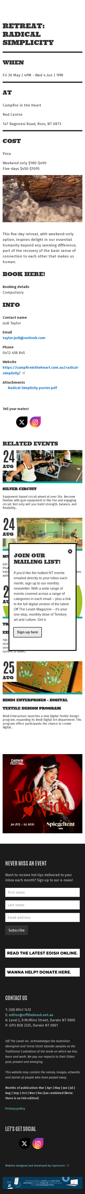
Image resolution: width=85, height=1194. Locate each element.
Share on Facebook (8, 422)
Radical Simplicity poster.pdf (32, 387)
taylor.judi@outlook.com (24, 337)
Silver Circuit (20, 489)
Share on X (21, 422)
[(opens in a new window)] (42, 793)
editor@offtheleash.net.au (31, 1014)
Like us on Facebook (11, 1143)
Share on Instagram (35, 422)
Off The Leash (13, 8)
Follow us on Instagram (38, 1143)
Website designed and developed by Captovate (35, 1165)
